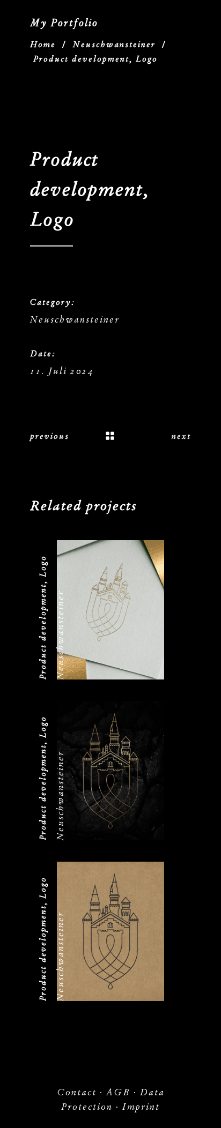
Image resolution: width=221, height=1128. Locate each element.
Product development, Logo (43, 617)
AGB (118, 1092)
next (181, 436)
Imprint (141, 1106)
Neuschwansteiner (114, 44)
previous (49, 436)
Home (43, 44)
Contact (77, 1092)
